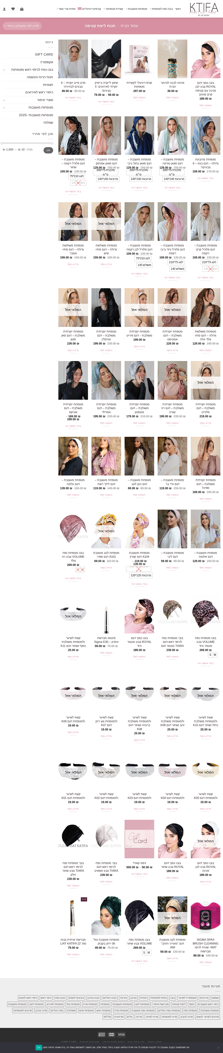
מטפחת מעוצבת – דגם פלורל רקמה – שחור (73, 163)
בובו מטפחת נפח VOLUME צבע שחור (139, 941)
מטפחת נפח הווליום (169, 1010)
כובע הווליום (110, 997)
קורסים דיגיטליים (91, 8)
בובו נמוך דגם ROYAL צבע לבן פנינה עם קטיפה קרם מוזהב (205, 88)
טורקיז (123, 997)
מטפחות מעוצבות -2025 (36, 115)
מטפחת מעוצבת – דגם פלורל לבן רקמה (139, 247)
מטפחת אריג (90, 1004)
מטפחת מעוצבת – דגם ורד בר (172, 482)
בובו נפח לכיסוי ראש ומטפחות (32, 69)
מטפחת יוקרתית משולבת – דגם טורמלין (106, 335)
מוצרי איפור (45, 100)
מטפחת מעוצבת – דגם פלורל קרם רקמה (205, 249)
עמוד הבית (129, 26)
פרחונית (118, 1016)
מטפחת (105, 1004)
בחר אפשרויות (106, 101)
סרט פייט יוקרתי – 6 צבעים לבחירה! (73, 84)
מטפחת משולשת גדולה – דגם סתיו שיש (106, 249)
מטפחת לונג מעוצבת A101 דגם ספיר (106, 554)
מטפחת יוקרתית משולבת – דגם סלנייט (206, 408)
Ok (38, 1047)
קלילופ (107, 1016)
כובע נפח (60, 997)
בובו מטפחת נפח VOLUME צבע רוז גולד (73, 556)
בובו (172, 997)
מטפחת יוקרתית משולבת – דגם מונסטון (139, 408)
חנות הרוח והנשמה (40, 77)
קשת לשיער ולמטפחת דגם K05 (205, 796)
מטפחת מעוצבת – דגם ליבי (172, 554)
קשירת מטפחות (114, 8)
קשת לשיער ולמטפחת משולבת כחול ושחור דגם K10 (205, 721)
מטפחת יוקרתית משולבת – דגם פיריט (139, 333)
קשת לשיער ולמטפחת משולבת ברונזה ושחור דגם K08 (139, 723)
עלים (129, 1016)
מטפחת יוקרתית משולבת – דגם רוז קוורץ (172, 408)
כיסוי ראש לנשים (28, 997)
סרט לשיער (152, 1016)
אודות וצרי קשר (67, 8)
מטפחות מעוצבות (137, 8)
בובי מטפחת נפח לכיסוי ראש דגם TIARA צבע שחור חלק (73, 868)
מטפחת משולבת (210, 1010)
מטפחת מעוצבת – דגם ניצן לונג (139, 482)
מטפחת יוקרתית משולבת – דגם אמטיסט (173, 335)
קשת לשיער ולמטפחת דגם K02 (106, 796)
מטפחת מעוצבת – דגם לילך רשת (106, 482)
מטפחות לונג (142, 1004)
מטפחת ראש (104, 1010)
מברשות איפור (161, 1004)
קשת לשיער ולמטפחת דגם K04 (172, 796)
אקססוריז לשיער (187, 997)
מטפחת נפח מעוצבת (143, 1010)
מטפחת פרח (121, 1010)
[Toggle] (4, 69)
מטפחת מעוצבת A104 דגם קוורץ (139, 554)
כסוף (191, 1004)
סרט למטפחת (169, 1016)
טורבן (133, 997)
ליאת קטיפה (179, 1004)
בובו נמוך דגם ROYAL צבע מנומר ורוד (139, 642)
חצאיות (48, 85)
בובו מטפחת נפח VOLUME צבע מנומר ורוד (205, 642)
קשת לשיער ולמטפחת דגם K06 (73, 719)
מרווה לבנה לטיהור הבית (172, 84)
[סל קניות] (22, 9)
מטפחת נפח (190, 1010)
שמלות (48, 123)
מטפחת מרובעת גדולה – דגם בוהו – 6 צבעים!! (205, 163)
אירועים (204, 997)
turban (215, 997)
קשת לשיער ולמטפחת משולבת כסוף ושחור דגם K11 (73, 642)
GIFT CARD (44, 54)
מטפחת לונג (36, 1004)
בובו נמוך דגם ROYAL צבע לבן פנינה (205, 867)
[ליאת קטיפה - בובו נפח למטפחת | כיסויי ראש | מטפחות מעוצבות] (203, 9)
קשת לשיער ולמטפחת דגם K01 (73, 796)
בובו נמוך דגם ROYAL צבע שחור (172, 865)
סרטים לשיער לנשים (207, 1016)
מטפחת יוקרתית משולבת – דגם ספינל (206, 484)
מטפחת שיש (86, 1010)
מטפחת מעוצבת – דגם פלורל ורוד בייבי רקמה (172, 249)
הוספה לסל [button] (205, 105)
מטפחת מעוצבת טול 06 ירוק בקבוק (106, 941)
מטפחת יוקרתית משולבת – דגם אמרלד (106, 408)
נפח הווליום (57, 1010)
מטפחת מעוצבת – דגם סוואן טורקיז (172, 161)
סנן (48, 150)
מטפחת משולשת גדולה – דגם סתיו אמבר (73, 249)
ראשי (178, 8)
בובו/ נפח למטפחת (162, 8)
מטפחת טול (73, 1004)
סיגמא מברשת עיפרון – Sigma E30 (106, 640)
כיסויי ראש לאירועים (39, 92)
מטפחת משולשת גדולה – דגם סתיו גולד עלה (205, 335)
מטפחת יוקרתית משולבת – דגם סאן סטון (73, 335)
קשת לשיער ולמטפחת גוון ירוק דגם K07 (106, 721)
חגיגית (143, 997)
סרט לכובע (187, 1016)
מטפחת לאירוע (55, 1004)
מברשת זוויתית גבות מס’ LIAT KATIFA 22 (73, 941)
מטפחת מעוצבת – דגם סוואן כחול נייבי (139, 161)
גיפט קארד (139, 863)
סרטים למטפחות (22, 1010)
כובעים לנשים (76, 997)
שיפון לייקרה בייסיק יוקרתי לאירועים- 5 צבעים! (106, 86)
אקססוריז (46, 62)
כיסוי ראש (46, 997)
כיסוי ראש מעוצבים (208, 1004)
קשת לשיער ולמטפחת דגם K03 (139, 796)
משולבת (71, 1010)
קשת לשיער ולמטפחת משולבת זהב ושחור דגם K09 (172, 721)
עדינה (139, 1016)
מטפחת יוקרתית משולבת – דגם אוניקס (73, 408)
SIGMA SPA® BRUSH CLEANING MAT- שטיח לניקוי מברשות (205, 945)
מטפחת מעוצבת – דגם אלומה (205, 554)
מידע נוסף (106, 264)
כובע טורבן (93, 997)
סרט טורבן (41, 1010)
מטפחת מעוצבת (17, 1004)
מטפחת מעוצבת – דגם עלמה (73, 482)
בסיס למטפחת (159, 997)
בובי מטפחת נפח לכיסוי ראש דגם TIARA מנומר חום (172, 642)
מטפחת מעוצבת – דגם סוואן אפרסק (106, 161)
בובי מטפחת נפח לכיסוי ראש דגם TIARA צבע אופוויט (106, 867)
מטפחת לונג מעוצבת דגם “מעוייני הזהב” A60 (172, 943)
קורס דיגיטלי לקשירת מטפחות (139, 84)
